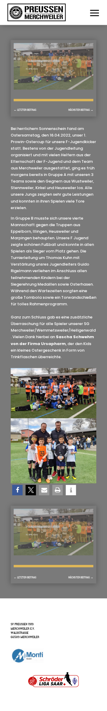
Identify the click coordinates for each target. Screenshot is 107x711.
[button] (17, 490)
